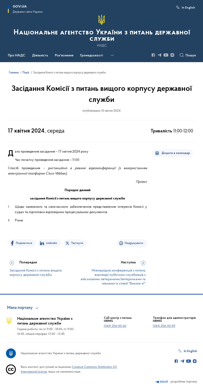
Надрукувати (134, 243)
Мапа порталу (20, 308)
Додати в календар (176, 153)
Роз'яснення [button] (64, 55)
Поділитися (24, 243)
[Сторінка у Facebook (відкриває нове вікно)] (153, 55)
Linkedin (51, 243)
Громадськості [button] (91, 55)
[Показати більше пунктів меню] (112, 55)
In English (188, 7)
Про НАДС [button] (16, 55)
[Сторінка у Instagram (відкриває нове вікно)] (172, 55)
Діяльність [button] (40, 55)
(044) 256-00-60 (115, 326)
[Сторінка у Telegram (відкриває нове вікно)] (159, 55)
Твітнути (77, 243)
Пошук (191, 55)
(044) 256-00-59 (164, 326)
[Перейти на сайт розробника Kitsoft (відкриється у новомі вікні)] (162, 381)
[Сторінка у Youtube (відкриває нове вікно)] (166, 55)
